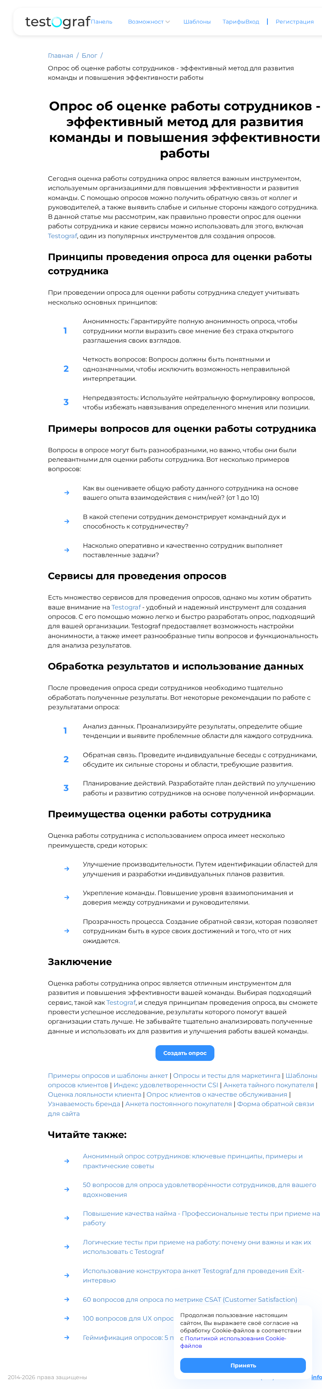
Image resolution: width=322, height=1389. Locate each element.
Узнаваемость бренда (84, 1104)
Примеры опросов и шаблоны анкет (108, 1075)
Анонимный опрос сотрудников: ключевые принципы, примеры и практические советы (193, 1160)
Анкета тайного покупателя (268, 1085)
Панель (101, 21)
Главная (60, 55)
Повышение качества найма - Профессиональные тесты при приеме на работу (201, 1218)
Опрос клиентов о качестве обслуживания (216, 1094)
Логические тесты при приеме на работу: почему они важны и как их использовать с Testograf (197, 1246)
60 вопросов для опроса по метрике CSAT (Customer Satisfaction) (191, 1299)
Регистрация (295, 21)
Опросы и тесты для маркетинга (226, 1075)
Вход (252, 21)
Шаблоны (197, 21)
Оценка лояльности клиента (94, 1094)
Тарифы (234, 21)
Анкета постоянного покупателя (178, 1104)
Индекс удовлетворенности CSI (165, 1085)
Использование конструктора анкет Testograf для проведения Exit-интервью (193, 1275)
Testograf (62, 236)
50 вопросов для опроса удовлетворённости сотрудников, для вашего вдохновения (199, 1189)
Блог (89, 55)
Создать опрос (185, 1053)
